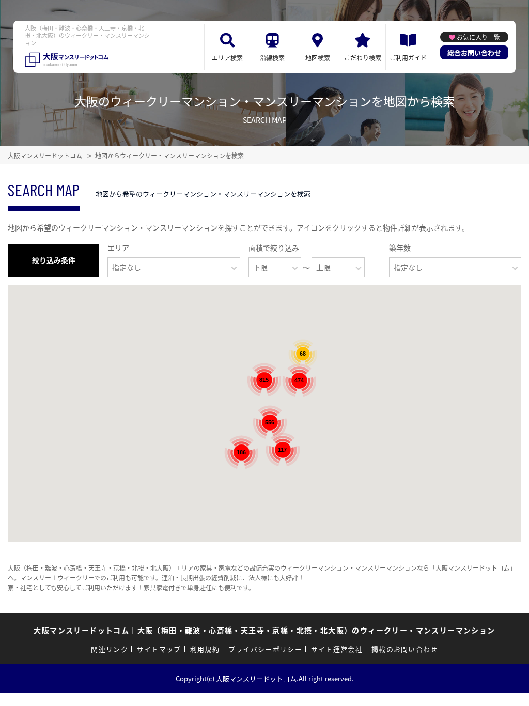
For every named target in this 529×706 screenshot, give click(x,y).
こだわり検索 (362, 57)
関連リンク (109, 649)
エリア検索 (227, 57)
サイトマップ (159, 649)
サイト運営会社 (337, 649)
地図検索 (317, 57)
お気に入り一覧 (478, 37)
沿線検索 (272, 57)
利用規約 (205, 649)
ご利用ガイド (408, 57)
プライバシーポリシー (265, 649)
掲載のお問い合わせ (404, 649)
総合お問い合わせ (474, 52)
